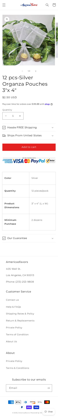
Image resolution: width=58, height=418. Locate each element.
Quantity (7, 110)
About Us (11, 341)
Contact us (12, 300)
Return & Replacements (20, 320)
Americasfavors (24, 413)
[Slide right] (35, 71)
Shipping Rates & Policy (20, 313)
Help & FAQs (13, 307)
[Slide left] (22, 71)
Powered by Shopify (38, 413)
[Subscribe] (48, 388)
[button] (3, 4)
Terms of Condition (17, 334)
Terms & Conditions (17, 368)
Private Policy (14, 327)
